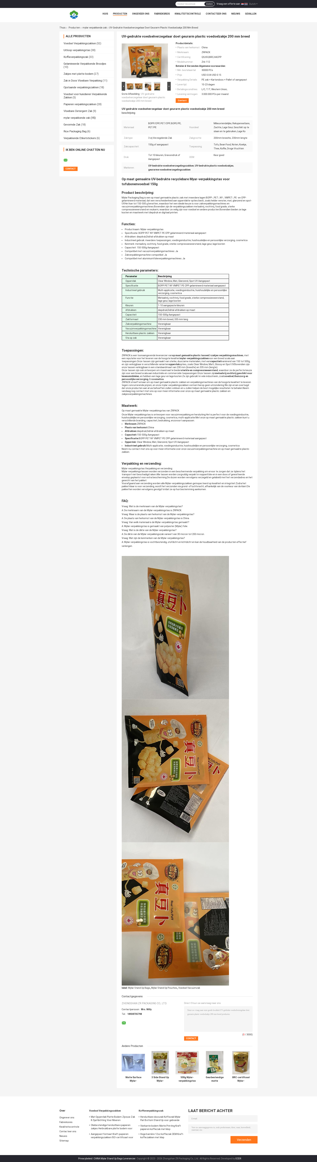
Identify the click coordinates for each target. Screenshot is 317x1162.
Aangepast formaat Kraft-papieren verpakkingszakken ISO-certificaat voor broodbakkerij (112, 1136)
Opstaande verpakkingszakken (81, 87)
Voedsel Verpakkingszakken (80, 43)
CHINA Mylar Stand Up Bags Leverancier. (115, 1158)
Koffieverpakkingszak (76, 57)
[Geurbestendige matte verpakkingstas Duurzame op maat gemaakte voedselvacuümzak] (214, 1062)
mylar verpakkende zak (95, 27)
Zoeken (209, 4)
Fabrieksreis (162, 13)
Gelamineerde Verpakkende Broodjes (85, 63)
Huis (105, 13)
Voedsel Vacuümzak (189, 988)
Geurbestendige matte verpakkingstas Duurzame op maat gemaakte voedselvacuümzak (214, 1079)
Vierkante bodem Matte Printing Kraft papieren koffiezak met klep (160, 1127)
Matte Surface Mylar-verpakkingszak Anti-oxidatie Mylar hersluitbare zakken (133, 1079)
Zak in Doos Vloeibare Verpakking (83, 80)
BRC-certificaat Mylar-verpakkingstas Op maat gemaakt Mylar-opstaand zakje (241, 1079)
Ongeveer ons (140, 13)
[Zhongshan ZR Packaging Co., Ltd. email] (68, 160)
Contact (182, 100)
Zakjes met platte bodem (78, 73)
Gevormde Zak (72, 124)
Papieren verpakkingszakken (80, 104)
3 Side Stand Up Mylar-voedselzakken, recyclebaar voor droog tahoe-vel (160, 1079)
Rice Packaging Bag (75, 131)
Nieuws (235, 13)
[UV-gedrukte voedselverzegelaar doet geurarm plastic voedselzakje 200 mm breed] (145, 61)
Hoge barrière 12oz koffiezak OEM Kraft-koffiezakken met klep (162, 1136)
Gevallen (250, 13)
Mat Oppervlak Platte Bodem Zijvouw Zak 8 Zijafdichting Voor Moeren (113, 1118)
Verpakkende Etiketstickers (80, 138)
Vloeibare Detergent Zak (78, 111)
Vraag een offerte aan (228, 3)
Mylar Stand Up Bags (139, 988)
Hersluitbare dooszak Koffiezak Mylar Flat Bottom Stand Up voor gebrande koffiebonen (160, 1119)
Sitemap (64, 1140)
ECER (238, 1158)
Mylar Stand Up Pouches (164, 988)
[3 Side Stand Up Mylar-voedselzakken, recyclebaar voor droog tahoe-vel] (160, 1062)
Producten (120, 13)
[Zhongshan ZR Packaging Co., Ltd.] (74, 15)
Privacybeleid (85, 1158)
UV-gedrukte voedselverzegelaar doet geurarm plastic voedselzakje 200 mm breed (143, 97)
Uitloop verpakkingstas (77, 50)
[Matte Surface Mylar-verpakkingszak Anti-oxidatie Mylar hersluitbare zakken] (133, 1062)
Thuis (62, 27)
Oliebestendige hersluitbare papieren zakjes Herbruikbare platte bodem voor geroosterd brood (111, 1127)
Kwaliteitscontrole (188, 13)
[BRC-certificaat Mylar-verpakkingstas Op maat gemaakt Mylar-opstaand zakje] (241, 1062)
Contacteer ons (216, 13)
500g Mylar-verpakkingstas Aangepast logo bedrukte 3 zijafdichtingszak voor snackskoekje (187, 1079)
